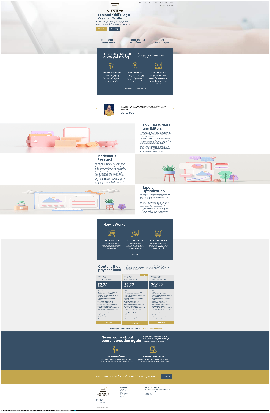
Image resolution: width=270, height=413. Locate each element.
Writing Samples (153, 2)
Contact (162, 5)
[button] (101, 29)
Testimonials (163, 2)
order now (108, 322)
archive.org (150, 411)
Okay (75, 410)
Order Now (170, 5)
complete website (142, 411)
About (171, 2)
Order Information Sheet (152, 328)
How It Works (142, 2)
